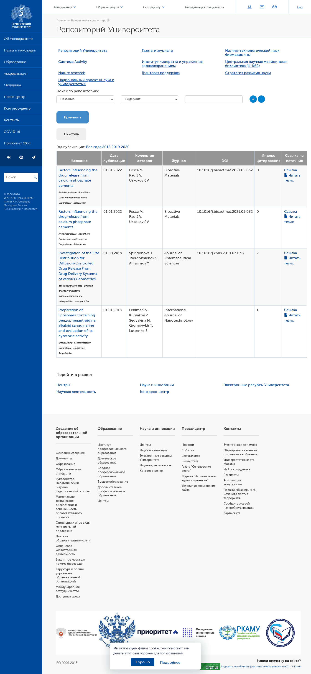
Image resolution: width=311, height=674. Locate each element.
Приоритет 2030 (17, 144)
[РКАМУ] (239, 632)
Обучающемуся (107, 7)
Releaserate (79, 203)
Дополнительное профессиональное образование (111, 491)
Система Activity (72, 62)
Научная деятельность (76, 392)
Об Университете (18, 39)
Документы (64, 458)
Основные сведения (70, 453)
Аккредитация (15, 74)
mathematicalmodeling (70, 296)
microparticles (66, 301)
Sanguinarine (65, 353)
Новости (188, 444)
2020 (125, 147)
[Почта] (262, 7)
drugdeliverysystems (69, 291)
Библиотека (190, 461)
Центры (63, 385)
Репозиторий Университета (82, 51)
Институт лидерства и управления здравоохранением (172, 64)
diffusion (88, 285)
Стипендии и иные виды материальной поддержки (73, 527)
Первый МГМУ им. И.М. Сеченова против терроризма (240, 494)
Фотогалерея (191, 455)
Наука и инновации (20, 51)
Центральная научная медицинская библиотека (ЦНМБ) (256, 64)
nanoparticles (82, 301)
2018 (106, 147)
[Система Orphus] (210, 666)
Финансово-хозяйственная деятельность (66, 550)
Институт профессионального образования (112, 449)
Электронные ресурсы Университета (256, 385)
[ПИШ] (198, 632)
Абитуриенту (63, 7)
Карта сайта (232, 513)
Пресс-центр (14, 98)
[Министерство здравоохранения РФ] (76, 632)
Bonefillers (83, 192)
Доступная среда (68, 596)
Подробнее (170, 663)
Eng (300, 7)
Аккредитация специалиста (204, 7)
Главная (61, 20)
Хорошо (142, 662)
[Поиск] (35, 177)
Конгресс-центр (17, 109)
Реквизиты (231, 475)
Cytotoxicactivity (82, 342)
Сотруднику (152, 7)
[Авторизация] (249, 7)
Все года (93, 147)
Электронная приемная (240, 444)
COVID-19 (12, 132)
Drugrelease (65, 203)
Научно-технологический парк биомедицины (252, 53)
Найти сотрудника (237, 469)
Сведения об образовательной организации (71, 433)
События (188, 450)
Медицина (12, 86)
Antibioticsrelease (67, 192)
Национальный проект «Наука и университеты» (86, 82)
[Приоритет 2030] (158, 633)
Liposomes (78, 348)
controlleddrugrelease (70, 285)
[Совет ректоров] (280, 633)
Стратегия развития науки (248, 73)
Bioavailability (65, 342)
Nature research (71, 73)
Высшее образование (113, 481)
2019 (116, 147)
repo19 (105, 20)
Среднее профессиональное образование (111, 472)
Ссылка (290, 170)
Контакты (11, 121)
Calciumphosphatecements (73, 197)
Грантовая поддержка (161, 73)
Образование (15, 63)
